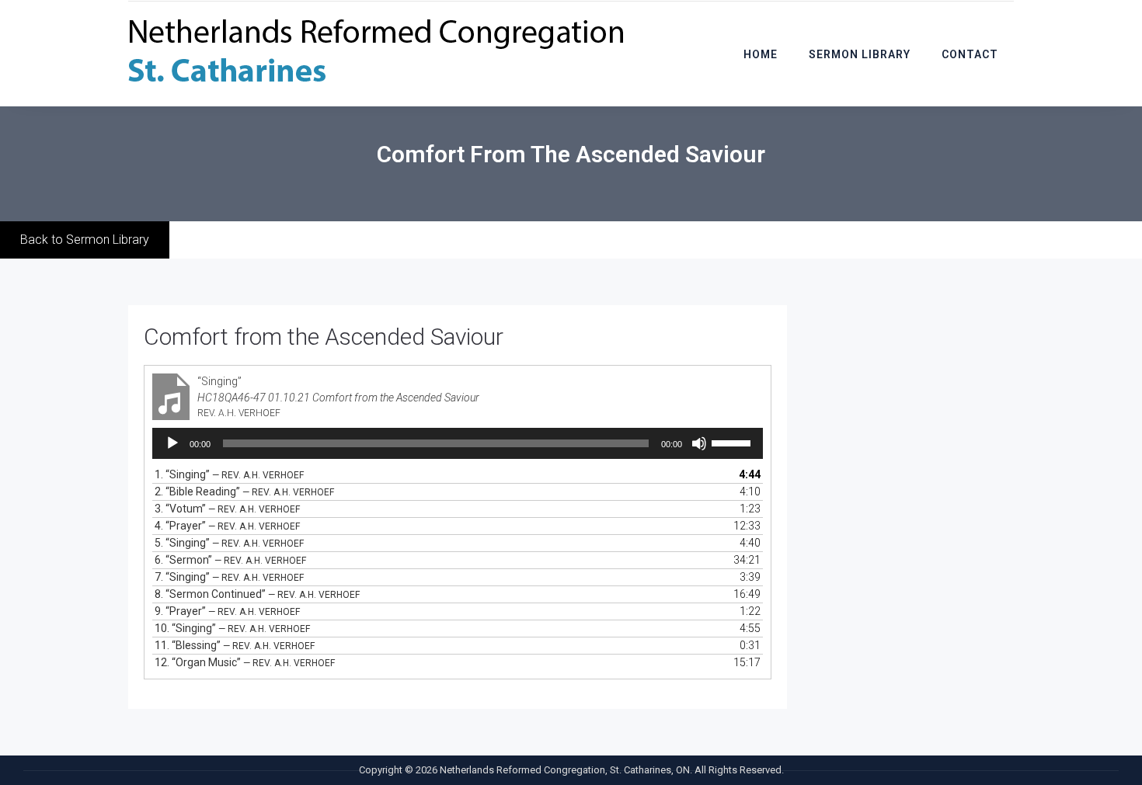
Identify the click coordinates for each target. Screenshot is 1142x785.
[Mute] (699, 443)
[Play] (172, 443)
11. (235, 645)
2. (244, 491)
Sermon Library (859, 54)
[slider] (733, 442)
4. (227, 525)
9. (227, 611)
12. (245, 662)
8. (257, 594)
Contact (970, 54)
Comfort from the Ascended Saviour (323, 336)
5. (229, 543)
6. (230, 560)
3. (227, 508)
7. (229, 577)
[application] (457, 443)
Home (760, 54)
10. (232, 628)
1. (229, 474)
